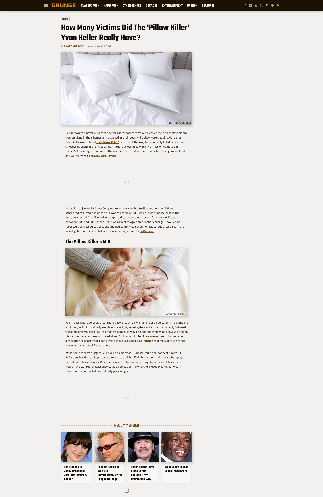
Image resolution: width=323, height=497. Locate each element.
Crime (65, 18)
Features (208, 5)
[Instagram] (256, 5)
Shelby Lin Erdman (74, 45)
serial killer (116, 133)
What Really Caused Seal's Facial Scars (176, 469)
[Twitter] (261, 5)
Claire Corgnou (104, 208)
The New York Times (102, 155)
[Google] (272, 5)
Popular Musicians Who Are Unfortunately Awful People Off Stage (110, 473)
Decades (152, 5)
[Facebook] (245, 5)
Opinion (192, 5)
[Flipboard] (266, 5)
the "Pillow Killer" (107, 142)
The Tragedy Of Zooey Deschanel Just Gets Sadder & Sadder (75, 473)
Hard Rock (111, 5)
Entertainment (172, 5)
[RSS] (278, 5)
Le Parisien (147, 231)
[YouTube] (250, 5)
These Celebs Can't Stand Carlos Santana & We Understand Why (142, 473)
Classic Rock (90, 5)
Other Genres (132, 5)
